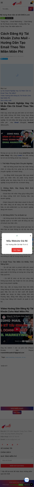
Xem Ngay (17, 250)
